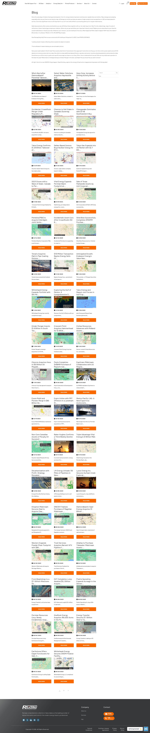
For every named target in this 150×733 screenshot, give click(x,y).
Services (83, 715)
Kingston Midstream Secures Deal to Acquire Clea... (40, 509)
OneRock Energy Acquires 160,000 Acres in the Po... (63, 617)
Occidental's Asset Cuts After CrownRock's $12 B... (64, 220)
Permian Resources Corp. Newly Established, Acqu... (40, 617)
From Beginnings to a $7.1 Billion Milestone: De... (40, 581)
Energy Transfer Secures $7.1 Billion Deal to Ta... (84, 617)
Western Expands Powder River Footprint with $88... (41, 545)
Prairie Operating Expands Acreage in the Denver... (86, 581)
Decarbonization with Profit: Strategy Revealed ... (40, 473)
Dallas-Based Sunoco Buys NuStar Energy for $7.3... (63, 147)
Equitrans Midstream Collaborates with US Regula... (85, 364)
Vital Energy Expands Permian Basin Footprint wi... (62, 183)
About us (83, 711)
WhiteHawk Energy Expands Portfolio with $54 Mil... (41, 292)
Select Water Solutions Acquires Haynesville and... (63, 75)
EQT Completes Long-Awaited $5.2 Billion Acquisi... (63, 581)
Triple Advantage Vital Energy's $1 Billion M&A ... (85, 436)
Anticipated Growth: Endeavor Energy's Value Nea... (84, 256)
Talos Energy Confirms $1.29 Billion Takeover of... (41, 147)
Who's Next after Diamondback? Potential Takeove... (40, 75)
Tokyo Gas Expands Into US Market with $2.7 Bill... (86, 147)
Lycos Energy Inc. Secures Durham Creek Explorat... (85, 473)
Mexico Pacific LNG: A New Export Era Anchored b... (85, 400)
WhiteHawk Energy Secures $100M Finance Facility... (63, 653)
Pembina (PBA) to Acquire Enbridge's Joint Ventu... (39, 220)
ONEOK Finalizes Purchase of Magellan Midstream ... (63, 509)
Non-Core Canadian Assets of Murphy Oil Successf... (40, 436)
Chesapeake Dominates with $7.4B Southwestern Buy (86, 111)
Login (122, 3)
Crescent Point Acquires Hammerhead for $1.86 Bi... (63, 328)
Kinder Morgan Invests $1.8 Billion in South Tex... (41, 328)
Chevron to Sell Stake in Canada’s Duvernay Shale (64, 111)
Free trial (132, 3)
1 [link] (59, 690)
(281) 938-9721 (143, 3)
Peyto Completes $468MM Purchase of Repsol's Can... (62, 364)
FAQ (82, 719)
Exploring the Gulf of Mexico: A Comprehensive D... (62, 292)
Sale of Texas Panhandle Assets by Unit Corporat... (85, 183)
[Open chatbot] (146, 729)
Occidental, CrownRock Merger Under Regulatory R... (41, 111)
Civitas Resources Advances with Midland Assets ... (85, 328)
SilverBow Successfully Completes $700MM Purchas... (86, 220)
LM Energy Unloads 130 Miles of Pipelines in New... (63, 473)
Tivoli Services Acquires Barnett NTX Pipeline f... (63, 545)
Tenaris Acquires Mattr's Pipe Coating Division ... (40, 256)
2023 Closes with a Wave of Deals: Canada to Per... (41, 183)
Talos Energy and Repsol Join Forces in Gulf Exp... (85, 292)
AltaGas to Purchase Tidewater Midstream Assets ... (85, 545)
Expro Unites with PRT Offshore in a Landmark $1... (63, 400)
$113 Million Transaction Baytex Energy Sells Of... (63, 256)
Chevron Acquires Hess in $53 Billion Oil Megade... (41, 364)
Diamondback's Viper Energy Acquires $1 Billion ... (85, 509)
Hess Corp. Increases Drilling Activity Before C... (85, 75)
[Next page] (68, 690)
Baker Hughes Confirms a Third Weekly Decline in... (64, 436)
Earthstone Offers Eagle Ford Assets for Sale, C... (41, 653)
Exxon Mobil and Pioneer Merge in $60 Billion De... (40, 400)
